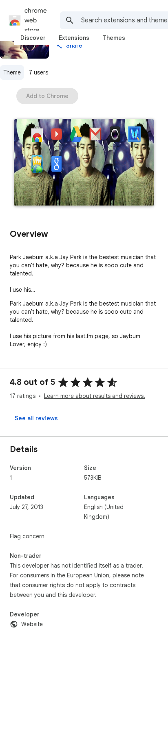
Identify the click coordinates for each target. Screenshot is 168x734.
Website (32, 624)
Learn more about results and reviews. (94, 396)
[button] (84, 163)
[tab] (33, 38)
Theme (12, 72)
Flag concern (27, 536)
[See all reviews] (36, 418)
